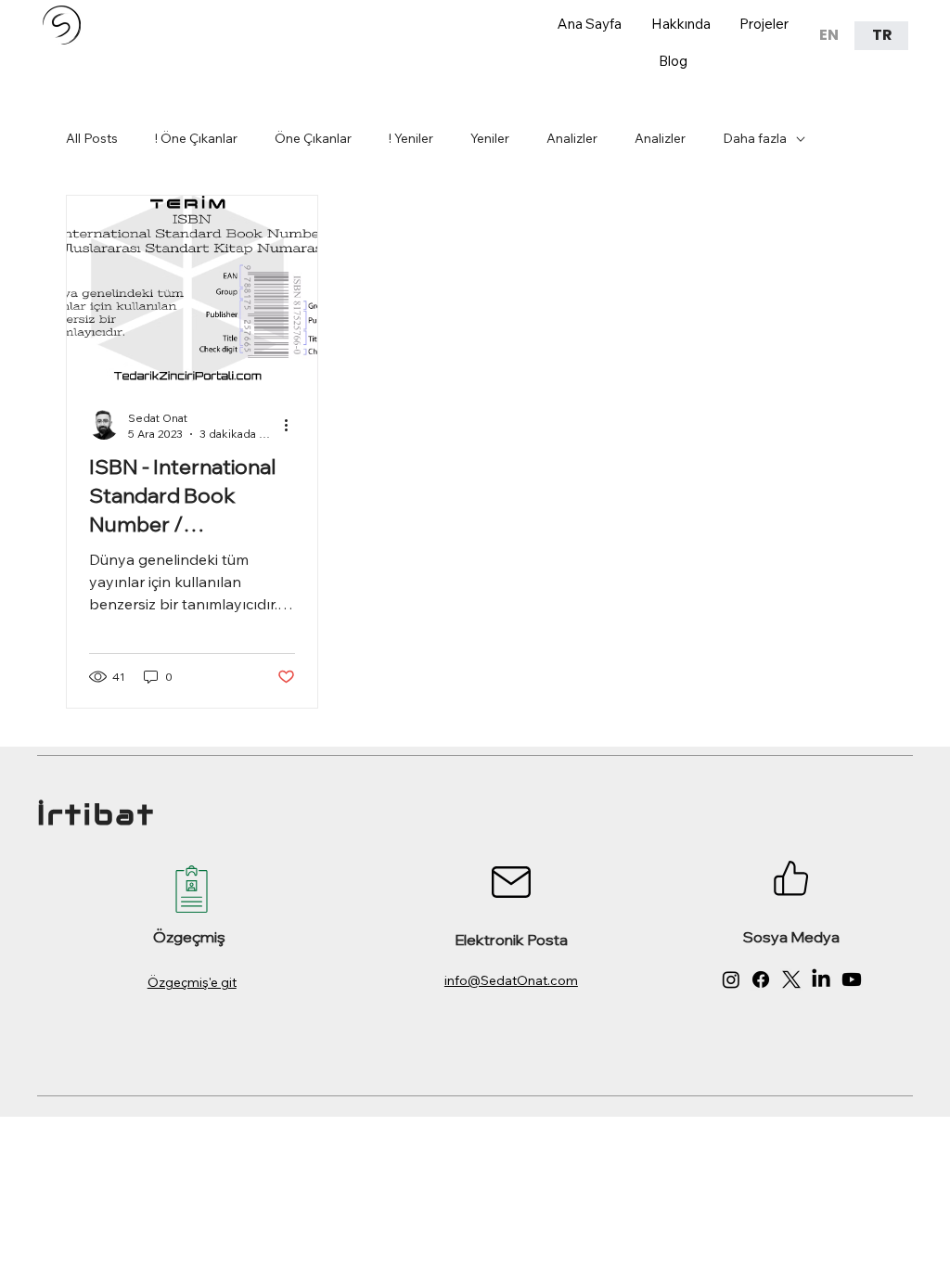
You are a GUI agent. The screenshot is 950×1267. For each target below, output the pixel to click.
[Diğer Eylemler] (292, 425)
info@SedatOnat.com (511, 980)
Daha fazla (755, 138)
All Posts (92, 138)
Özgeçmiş (189, 937)
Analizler (571, 138)
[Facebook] (761, 979)
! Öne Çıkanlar (196, 138)
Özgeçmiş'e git (192, 982)
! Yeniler (411, 138)
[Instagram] (731, 979)
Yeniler (489, 138)
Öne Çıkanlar (313, 138)
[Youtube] (852, 979)
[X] (791, 979)
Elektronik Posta (511, 939)
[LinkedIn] (821, 979)
